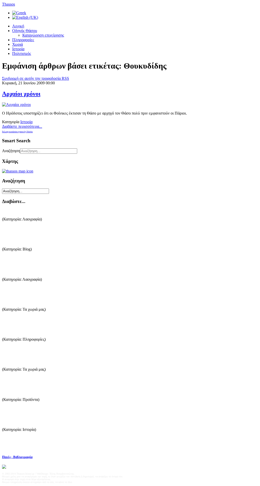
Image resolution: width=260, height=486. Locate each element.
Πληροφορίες (23, 40)
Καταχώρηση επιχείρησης (43, 35)
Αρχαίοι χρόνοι (21, 93)
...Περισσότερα (14, 230)
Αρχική (18, 26)
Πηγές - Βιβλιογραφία (17, 457)
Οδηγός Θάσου (24, 30)
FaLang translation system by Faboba (17, 132)
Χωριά (17, 44)
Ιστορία (18, 49)
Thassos (8, 4)
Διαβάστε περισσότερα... (22, 126)
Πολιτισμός (21, 53)
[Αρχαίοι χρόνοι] (16, 104)
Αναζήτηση (11, 151)
